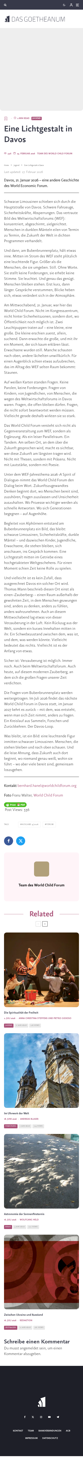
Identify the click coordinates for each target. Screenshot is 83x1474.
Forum (50, 824)
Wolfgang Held (29, 1220)
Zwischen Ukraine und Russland (23, 1315)
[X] (33, 1417)
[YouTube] (49, 1417)
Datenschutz (50, 1438)
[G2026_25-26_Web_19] (41, 1070)
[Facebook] (25, 1417)
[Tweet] (20, 840)
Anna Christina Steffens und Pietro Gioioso (45, 1018)
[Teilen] (8, 840)
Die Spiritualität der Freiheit (21, 1012)
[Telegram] (58, 1417)
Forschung (10, 1126)
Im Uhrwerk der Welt (16, 1113)
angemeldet (29, 1348)
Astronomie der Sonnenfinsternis (24, 1214)
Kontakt (18, 1431)
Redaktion (26, 1320)
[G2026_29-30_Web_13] (41, 1171)
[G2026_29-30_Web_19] (41, 1272)
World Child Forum (48, 795)
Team (31, 1431)
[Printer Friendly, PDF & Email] (15, 804)
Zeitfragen (10, 1327)
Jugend (36, 118)
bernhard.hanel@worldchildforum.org (47, 786)
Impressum (31, 1438)
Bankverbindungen (49, 1431)
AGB (68, 1431)
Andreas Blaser (29, 1119)
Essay (8, 1227)
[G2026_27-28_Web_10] (41, 970)
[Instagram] (41, 1417)
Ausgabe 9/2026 (30, 824)
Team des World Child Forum (54, 153)
